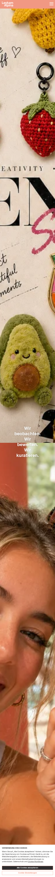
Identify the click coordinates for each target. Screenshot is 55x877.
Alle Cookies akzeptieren (27, 867)
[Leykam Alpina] (27, 4)
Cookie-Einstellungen (27, 872)
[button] (51, 4)
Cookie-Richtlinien (35, 861)
